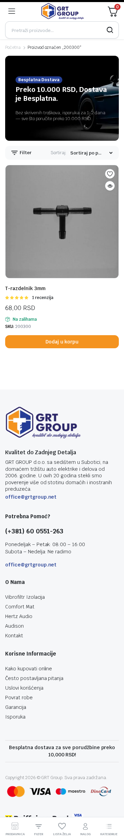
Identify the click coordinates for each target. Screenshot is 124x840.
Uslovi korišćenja (24, 688)
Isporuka (15, 717)
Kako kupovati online (28, 669)
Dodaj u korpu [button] (62, 342)
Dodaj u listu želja (109, 173)
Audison (14, 626)
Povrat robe (19, 697)
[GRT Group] (62, 11)
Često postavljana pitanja (34, 678)
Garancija (15, 707)
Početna (13, 47)
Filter (25, 153)
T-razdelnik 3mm (25, 288)
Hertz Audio (18, 616)
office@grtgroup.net (30, 497)
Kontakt (14, 635)
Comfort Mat (19, 607)
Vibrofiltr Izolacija (25, 597)
